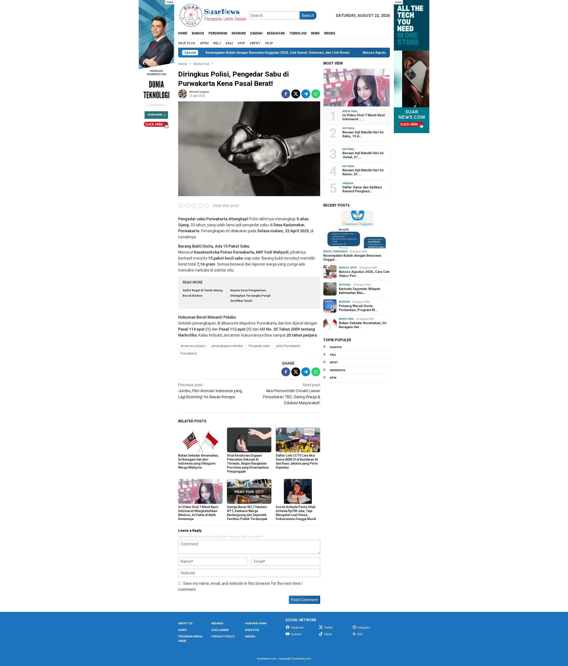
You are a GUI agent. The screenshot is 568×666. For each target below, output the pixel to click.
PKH (333, 355)
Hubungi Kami (255, 623)
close (169, 2)
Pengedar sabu (259, 346)
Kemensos (337, 370)
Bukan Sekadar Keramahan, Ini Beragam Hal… (362, 325)
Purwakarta (189, 353)
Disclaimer (220, 630)
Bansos (344, 267)
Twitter (328, 627)
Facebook (297, 627)
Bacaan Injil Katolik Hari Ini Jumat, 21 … (363, 155)
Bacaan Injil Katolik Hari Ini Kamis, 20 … (363, 172)
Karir (182, 630)
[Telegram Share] (305, 93)
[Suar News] (213, 15)
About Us (185, 623)
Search (308, 15)
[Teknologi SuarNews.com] (156, 66)
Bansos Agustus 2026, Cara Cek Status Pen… (364, 274)
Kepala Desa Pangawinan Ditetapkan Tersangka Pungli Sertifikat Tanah (250, 295)
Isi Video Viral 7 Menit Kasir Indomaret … (363, 117)
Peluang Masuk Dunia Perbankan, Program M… (358, 308)
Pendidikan (340, 251)
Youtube (296, 634)
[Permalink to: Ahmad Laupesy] (182, 93)
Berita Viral (350, 111)
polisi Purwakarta (288, 346)
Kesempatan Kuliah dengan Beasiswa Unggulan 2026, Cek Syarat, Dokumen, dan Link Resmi (253, 53)
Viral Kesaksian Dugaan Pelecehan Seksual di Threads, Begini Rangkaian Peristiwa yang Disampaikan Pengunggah (248, 463)
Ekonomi (344, 301)
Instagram (363, 627)
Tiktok (328, 634)
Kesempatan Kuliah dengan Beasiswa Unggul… (352, 257)
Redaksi (217, 623)
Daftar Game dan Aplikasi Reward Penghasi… (362, 189)
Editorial (348, 128)
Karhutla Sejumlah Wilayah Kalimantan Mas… (359, 291)
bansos (336, 347)
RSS (360, 634)
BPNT (353, 267)
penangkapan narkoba (227, 346)
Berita (327, 251)
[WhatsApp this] (315, 93)
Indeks (250, 636)
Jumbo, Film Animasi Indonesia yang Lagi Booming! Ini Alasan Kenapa (210, 390)
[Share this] (285, 93)
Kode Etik (252, 630)
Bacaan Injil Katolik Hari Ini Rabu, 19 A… (363, 134)
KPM (333, 377)
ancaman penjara (193, 346)
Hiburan (347, 183)
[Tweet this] (295, 93)
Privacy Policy (223, 636)
